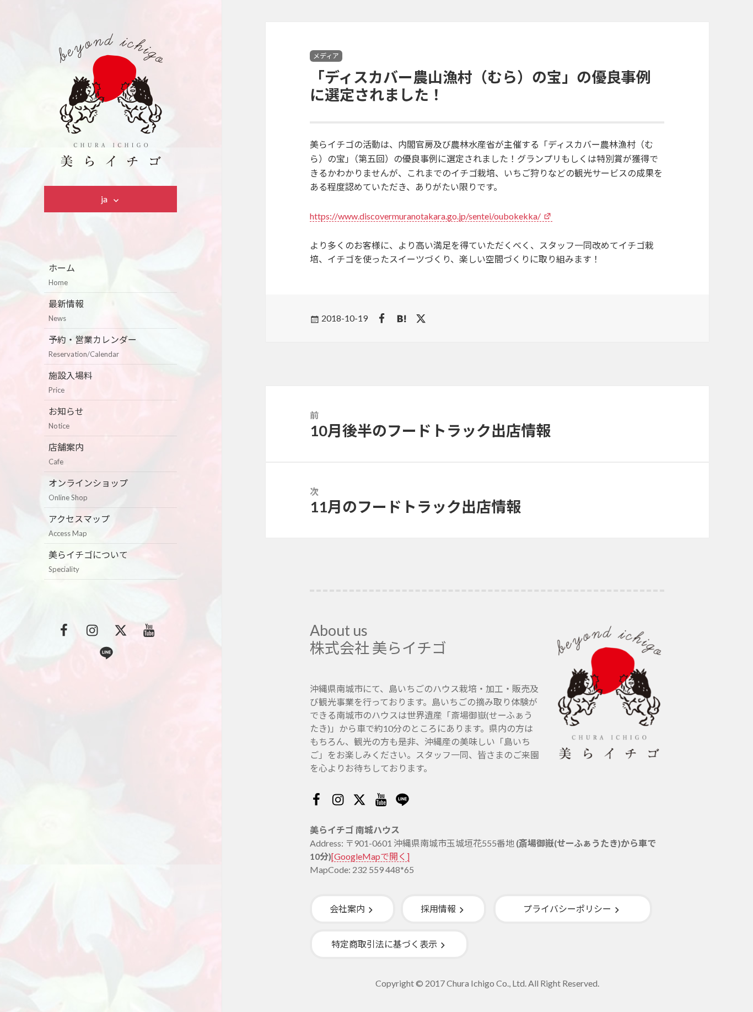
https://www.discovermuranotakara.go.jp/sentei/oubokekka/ (425, 216)
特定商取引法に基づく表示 (384, 944)
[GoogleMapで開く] (370, 856)
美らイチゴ (111, 100)
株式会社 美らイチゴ (378, 648)
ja (104, 199)
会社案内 (347, 908)
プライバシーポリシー (567, 908)
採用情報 (438, 908)
